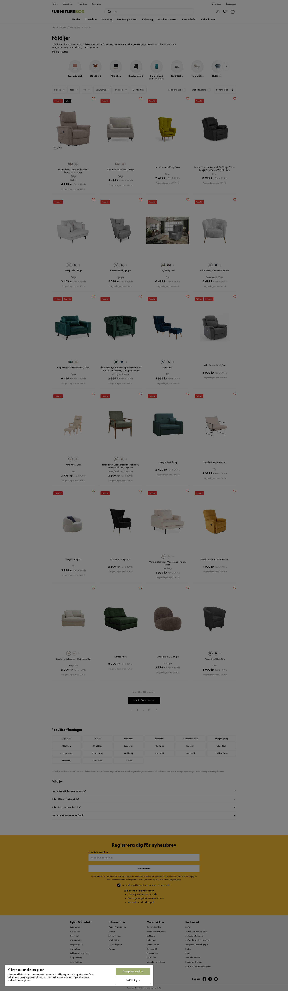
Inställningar (133, 980)
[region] (79, 975)
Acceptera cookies (133, 971)
